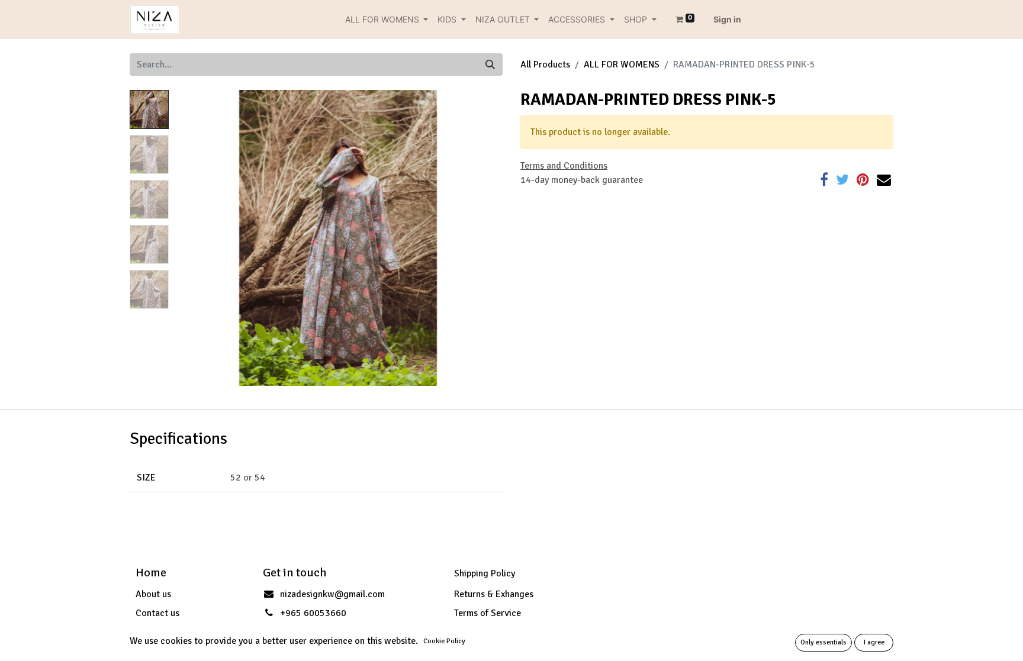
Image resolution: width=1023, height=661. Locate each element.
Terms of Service (487, 613)
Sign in (727, 19)
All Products (545, 64)
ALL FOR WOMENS (622, 64)
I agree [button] (874, 642)
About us (153, 594)
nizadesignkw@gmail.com (332, 594)
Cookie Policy (444, 641)
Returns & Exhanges (493, 594)
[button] (198, 237)
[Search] (490, 64)
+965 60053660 (313, 613)
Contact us (157, 613)
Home (151, 572)
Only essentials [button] (823, 642)
